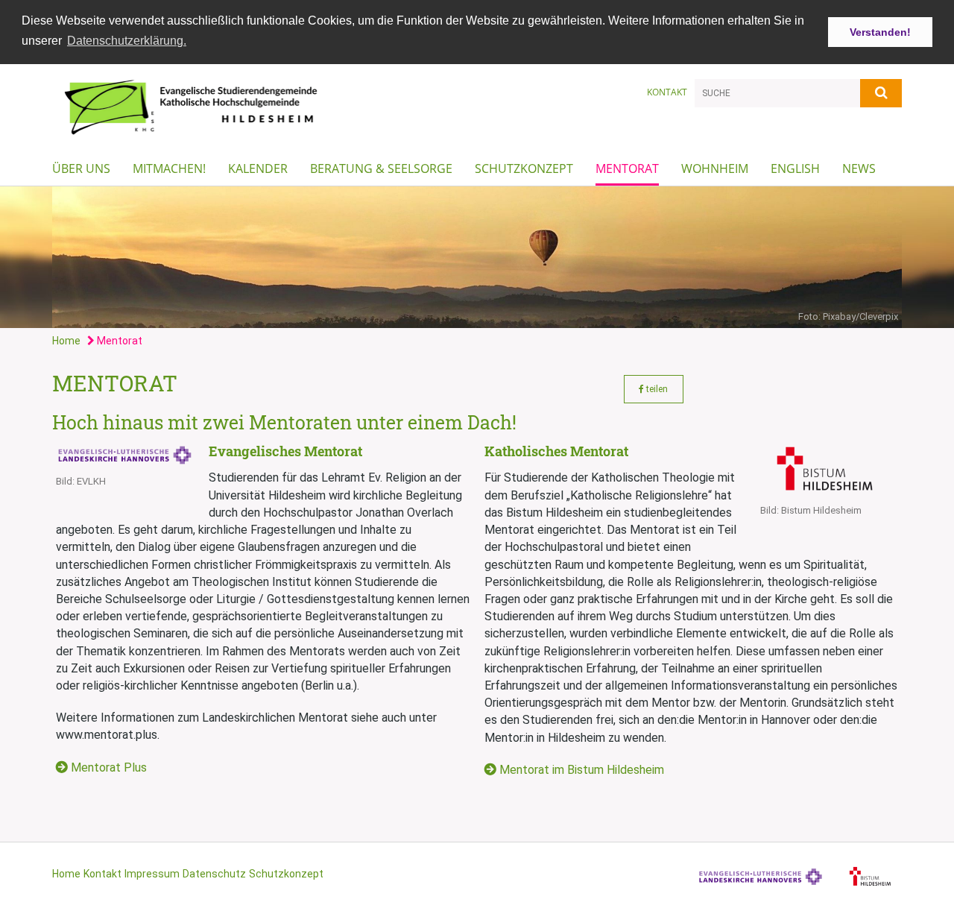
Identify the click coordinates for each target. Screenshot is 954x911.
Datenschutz (214, 874)
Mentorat (627, 168)
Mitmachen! (169, 168)
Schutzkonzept (524, 168)
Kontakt (667, 92)
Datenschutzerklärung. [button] (126, 40)
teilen (656, 389)
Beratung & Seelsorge (381, 168)
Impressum (152, 874)
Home (66, 341)
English (795, 168)
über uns (81, 168)
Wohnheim (714, 168)
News (859, 168)
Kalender (258, 168)
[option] (477, 257)
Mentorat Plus (109, 767)
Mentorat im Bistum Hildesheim (581, 770)
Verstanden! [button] (880, 32)
